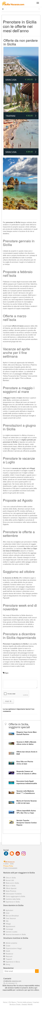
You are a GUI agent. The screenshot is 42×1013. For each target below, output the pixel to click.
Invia (37, 971)
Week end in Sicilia (12, 883)
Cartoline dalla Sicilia (13, 899)
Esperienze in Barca (13, 962)
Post (7, 701)
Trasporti (9, 959)
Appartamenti (10, 926)
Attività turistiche (11, 943)
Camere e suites (11, 932)
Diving (8, 964)
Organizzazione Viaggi (14, 948)
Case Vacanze (11, 918)
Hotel (7, 913)
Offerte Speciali (11, 888)
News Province (11, 891)
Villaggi (8, 924)
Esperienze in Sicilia (13, 902)
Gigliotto (6, 524)
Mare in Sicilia (10, 886)
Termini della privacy (24, 1002)
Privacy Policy (8, 866)
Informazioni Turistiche (14, 894)
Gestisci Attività (27, 1004)
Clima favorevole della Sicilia (23, 622)
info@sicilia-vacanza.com (12, 981)
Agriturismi (9, 910)
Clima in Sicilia (11, 877)
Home (5, 1002)
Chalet (8, 946)
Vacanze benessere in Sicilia (16, 934)
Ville (7, 921)
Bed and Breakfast (12, 916)
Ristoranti (9, 956)
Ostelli (8, 951)
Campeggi (9, 929)
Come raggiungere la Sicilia (15, 896)
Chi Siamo (12, 1002)
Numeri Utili (10, 880)
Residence (9, 954)
